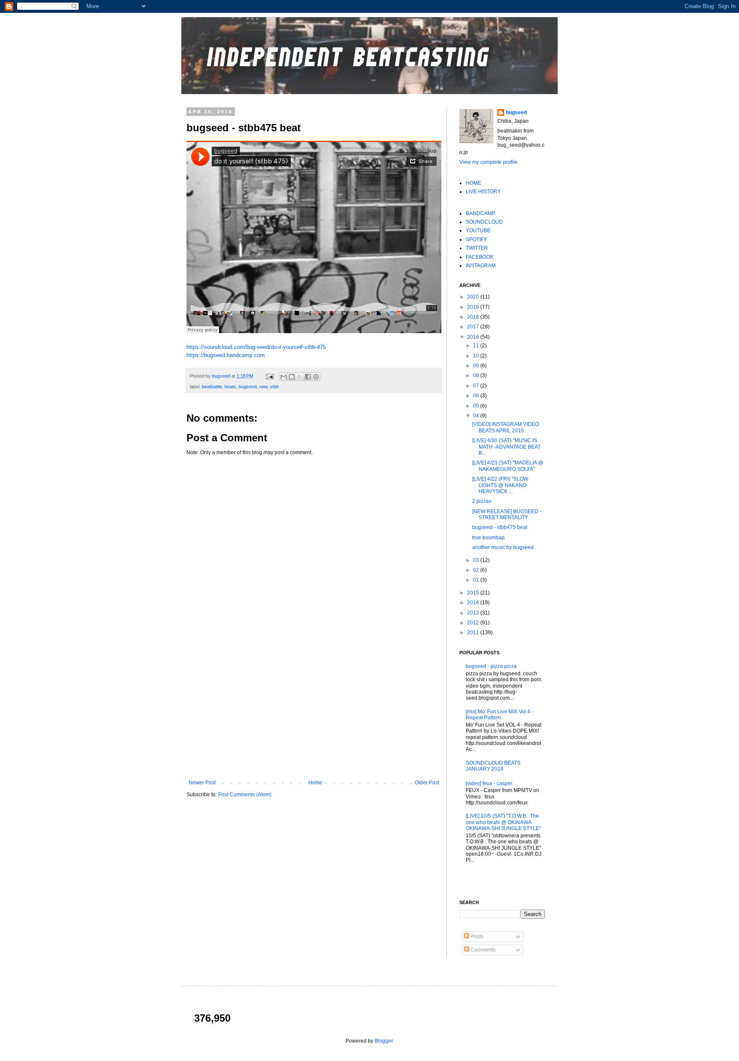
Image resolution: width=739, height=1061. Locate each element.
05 (476, 406)
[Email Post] (269, 375)
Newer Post (202, 783)
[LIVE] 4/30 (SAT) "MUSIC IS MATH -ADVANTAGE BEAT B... (506, 446)
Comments (482, 950)
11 (476, 346)
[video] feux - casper (489, 783)
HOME (473, 183)
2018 (473, 317)
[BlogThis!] (291, 376)
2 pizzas (481, 501)
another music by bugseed (503, 547)
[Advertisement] (313, 709)
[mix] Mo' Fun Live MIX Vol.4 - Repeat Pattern (499, 715)
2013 (473, 613)
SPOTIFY (476, 239)
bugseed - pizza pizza (491, 666)
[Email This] (283, 376)
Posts (476, 937)
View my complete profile (488, 162)
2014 (473, 603)
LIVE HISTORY (483, 192)
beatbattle (212, 386)
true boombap (488, 538)
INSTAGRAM (481, 266)
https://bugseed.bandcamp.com (225, 355)
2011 (473, 632)
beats (230, 386)
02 (476, 570)
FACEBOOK (480, 257)
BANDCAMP (480, 213)
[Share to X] (300, 376)
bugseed (221, 375)
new (263, 386)
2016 (473, 337)
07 (476, 386)
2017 (473, 327)
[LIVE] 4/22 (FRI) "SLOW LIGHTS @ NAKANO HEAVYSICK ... (500, 485)
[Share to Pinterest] (316, 376)
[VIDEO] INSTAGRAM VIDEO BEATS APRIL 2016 (505, 427)
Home (315, 783)
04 (476, 416)
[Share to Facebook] (308, 376)
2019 (473, 307)
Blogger (384, 1041)
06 (476, 396)
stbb (274, 386)
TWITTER (477, 248)
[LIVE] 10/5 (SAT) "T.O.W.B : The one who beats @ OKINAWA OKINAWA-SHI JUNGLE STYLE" (503, 822)
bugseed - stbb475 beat (499, 527)
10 (476, 356)
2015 (473, 593)
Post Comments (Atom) (245, 795)
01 (476, 580)
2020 (473, 297)
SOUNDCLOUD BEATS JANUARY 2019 (493, 766)
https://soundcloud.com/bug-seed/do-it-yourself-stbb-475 (256, 347)
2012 (473, 623)
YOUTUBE (478, 230)
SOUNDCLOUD (484, 222)
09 (476, 366)
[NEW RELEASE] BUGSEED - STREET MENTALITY (506, 514)
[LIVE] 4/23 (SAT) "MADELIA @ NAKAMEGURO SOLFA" (507, 466)
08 (476, 375)
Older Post (427, 783)
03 (476, 560)
